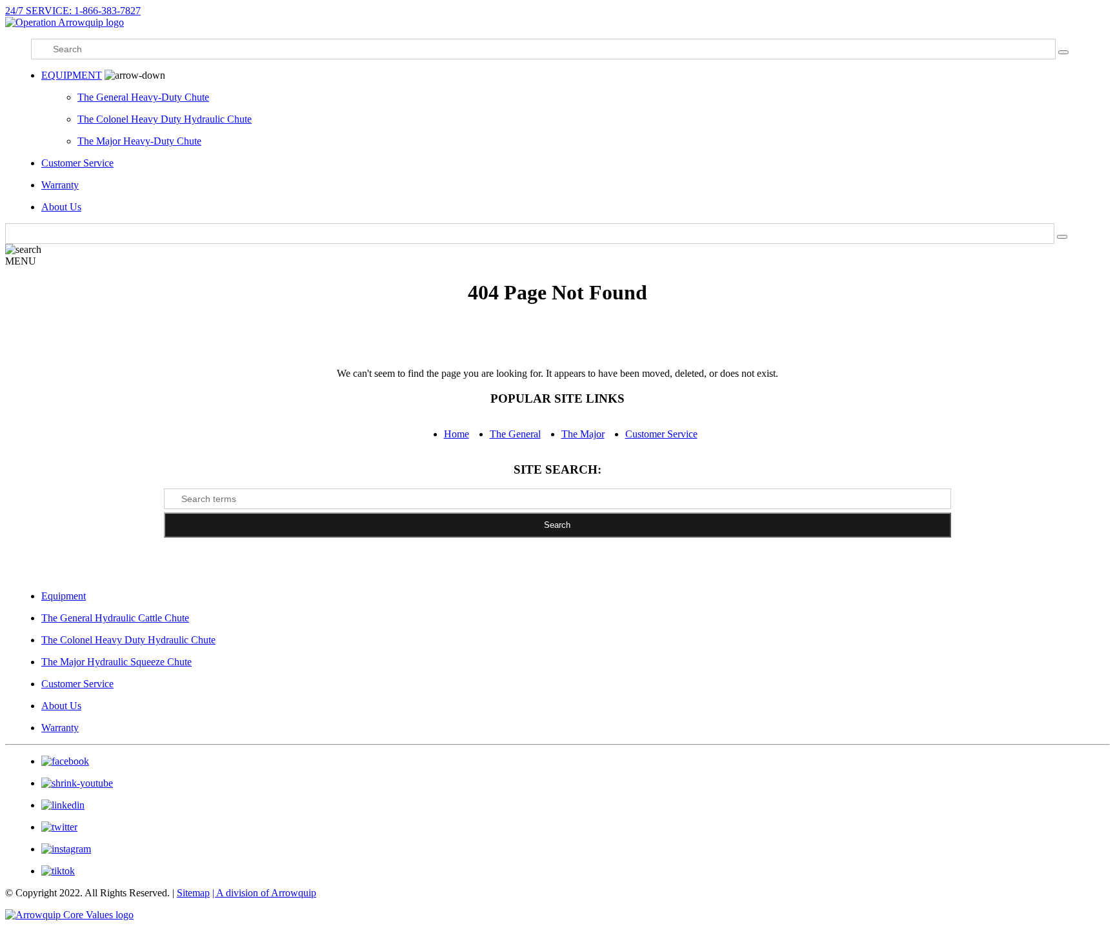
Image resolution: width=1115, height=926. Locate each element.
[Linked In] (63, 805)
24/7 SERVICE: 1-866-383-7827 (73, 10)
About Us (61, 206)
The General (515, 433)
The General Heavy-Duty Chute (143, 97)
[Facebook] (65, 761)
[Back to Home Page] (64, 22)
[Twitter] (59, 826)
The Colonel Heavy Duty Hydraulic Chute (164, 119)
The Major (583, 433)
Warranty (60, 184)
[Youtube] (77, 783)
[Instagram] (66, 848)
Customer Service (77, 162)
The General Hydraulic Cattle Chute (115, 617)
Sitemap (193, 892)
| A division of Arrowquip (264, 892)
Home (456, 433)
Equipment (63, 595)
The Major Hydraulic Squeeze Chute (116, 661)
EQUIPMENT (71, 75)
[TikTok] (58, 870)
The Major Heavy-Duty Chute (139, 141)
